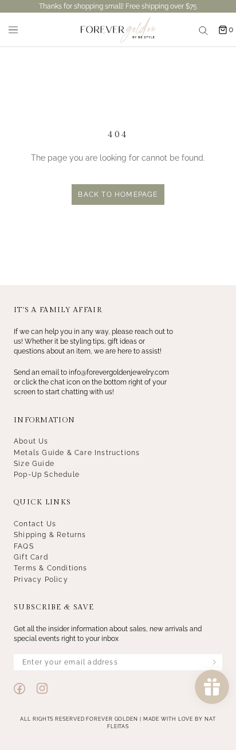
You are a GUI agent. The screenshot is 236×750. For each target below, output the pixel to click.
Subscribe (214, 662)
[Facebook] (19, 688)
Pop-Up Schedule (47, 475)
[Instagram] (42, 688)
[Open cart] (222, 29)
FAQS (24, 546)
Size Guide (34, 464)
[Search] (203, 29)
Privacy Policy (41, 580)
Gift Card (31, 557)
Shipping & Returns (50, 535)
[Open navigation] (13, 29)
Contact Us (35, 524)
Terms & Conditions (51, 568)
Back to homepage (118, 195)
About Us (31, 441)
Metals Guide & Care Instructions (77, 453)
